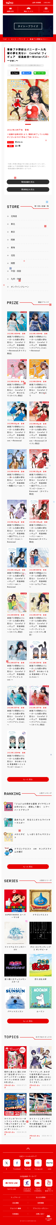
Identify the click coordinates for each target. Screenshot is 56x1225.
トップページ (15, 1197)
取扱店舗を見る (28, 182)
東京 (13, 232)
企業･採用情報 (36, 2)
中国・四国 (16, 271)
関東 (13, 239)
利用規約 (15, 1214)
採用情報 (40, 1203)
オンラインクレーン (20, 287)
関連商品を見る (28, 189)
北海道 (14, 216)
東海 (13, 247)
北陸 (13, 255)
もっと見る (28, 779)
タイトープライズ (18, 39)
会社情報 (15, 1203)
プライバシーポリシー (41, 1208)
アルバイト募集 (15, 1208)
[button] (28, 124)
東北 (13, 224)
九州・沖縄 (16, 279)
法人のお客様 (40, 1197)
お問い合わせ (40, 1214)
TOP (5, 39)
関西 (13, 263)
